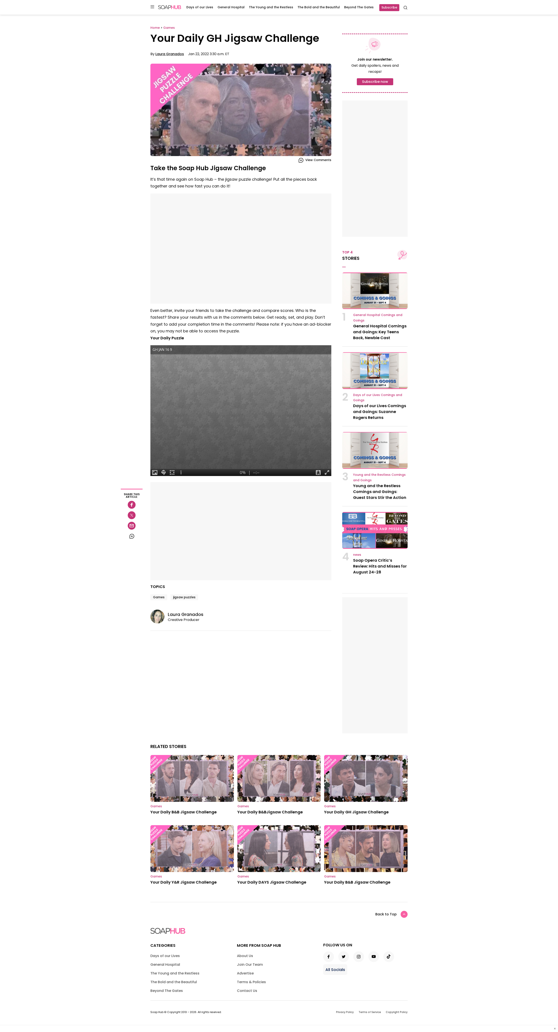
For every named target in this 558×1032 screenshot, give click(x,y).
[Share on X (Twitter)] (132, 515)
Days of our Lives (199, 7)
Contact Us (247, 990)
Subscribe (389, 7)
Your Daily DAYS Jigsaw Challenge (271, 882)
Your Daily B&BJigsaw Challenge (270, 812)
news (357, 555)
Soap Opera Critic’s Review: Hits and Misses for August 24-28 (380, 566)
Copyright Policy (397, 1012)
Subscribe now (375, 81)
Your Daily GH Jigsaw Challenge (356, 812)
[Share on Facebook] (132, 505)
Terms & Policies (251, 981)
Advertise (245, 973)
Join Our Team (250, 964)
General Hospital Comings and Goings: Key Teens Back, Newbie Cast (380, 331)
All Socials (335, 969)
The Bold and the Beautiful (319, 7)
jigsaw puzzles (184, 597)
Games (159, 597)
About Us (245, 955)
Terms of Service (370, 1012)
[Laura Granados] (159, 617)
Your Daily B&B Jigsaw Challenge (183, 812)
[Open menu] (152, 7)
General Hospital (231, 7)
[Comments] (132, 536)
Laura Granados (169, 53)
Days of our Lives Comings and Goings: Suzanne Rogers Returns (379, 411)
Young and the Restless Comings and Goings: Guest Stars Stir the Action (379, 491)
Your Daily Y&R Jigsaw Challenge (183, 882)
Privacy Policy (345, 1012)
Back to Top (386, 914)
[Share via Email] (132, 526)
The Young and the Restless (271, 7)
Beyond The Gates (359, 7)
